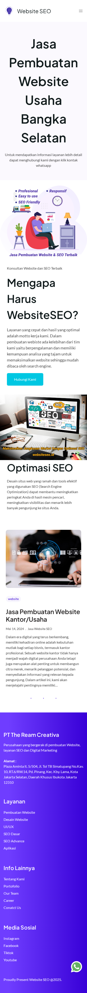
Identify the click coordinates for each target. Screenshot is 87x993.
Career (9, 900)
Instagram (11, 938)
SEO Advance (14, 841)
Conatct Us (12, 907)
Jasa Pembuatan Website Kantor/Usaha (43, 615)
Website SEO (34, 11)
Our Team (11, 893)
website (13, 599)
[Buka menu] (80, 11)
